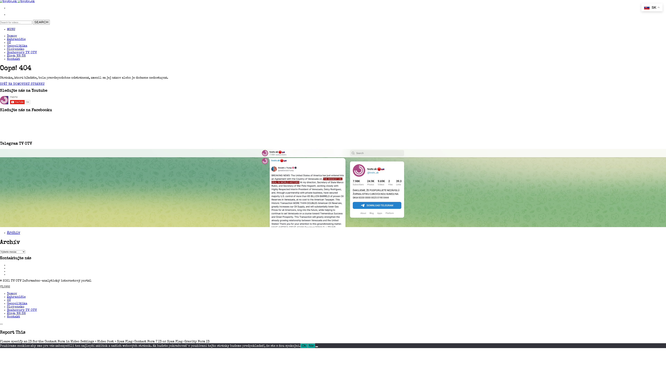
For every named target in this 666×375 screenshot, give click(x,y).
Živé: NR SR (16, 56)
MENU (11, 29)
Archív (13, 233)
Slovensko (15, 49)
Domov (12, 36)
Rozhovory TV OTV (22, 52)
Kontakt (13, 59)
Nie (311, 345)
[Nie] (316, 346)
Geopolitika (17, 46)
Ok (304, 345)
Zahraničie (16, 39)
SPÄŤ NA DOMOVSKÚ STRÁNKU (22, 84)
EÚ (9, 42)
